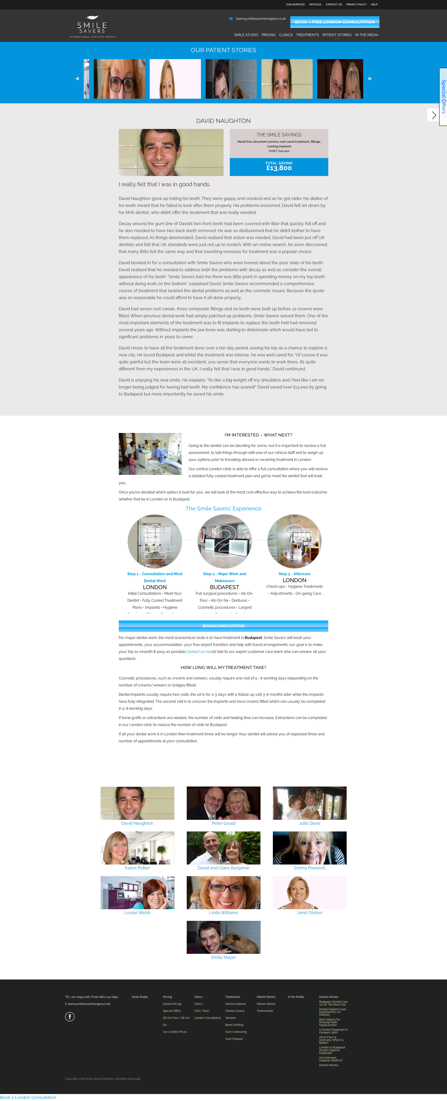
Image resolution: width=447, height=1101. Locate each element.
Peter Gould (279, 134)
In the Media (366, 35)
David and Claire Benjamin (224, 867)
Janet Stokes (112, 133)
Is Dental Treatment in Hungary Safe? (333, 1031)
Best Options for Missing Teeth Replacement (329, 1022)
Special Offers (172, 1011)
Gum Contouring (236, 1031)
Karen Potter (137, 867)
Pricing (269, 35)
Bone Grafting (234, 1025)
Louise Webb (137, 912)
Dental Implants (235, 1004)
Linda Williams (223, 912)
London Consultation (207, 1018)
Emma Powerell (309, 867)
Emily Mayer (168, 133)
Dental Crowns (234, 1011)
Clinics (286, 35)
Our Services (295, 4)
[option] (112, 78)
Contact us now (199, 651)
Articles (315, 4)
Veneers (230, 1018)
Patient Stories (337, 35)
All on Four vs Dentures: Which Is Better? (331, 1040)
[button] (76, 77)
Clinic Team (201, 1011)
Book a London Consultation (28, 1097)
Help (374, 4)
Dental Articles (328, 997)
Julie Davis (335, 134)
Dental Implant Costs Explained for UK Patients (332, 1012)
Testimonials (265, 1011)
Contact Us (334, 4)
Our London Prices (175, 1031)
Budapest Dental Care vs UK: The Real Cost (333, 1003)
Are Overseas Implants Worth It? (331, 1059)
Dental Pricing (172, 1004)
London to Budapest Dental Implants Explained (332, 1050)
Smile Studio (246, 35)
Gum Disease (234, 1038)
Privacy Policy (356, 4)
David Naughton (223, 133)
